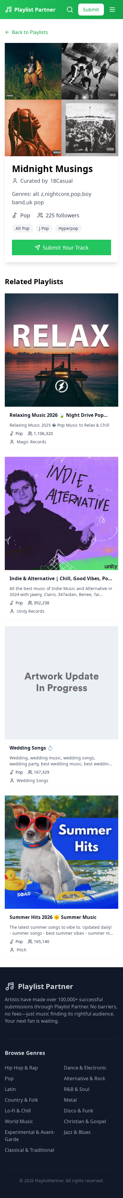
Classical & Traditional (29, 1150)
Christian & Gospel (85, 1121)
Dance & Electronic (85, 1067)
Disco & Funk (78, 1110)
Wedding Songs (32, 780)
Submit (91, 9)
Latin (10, 1089)
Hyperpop (68, 228)
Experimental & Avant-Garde (30, 1136)
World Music (19, 1121)
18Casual (61, 180)
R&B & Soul (76, 1089)
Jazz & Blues (77, 1132)
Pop (9, 1078)
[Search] (70, 10)
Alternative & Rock (84, 1078)
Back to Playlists (30, 32)
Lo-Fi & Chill (18, 1110)
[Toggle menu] (112, 10)
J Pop (44, 228)
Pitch (22, 950)
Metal (70, 1100)
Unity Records (30, 611)
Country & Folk (21, 1100)
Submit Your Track (66, 247)
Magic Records (31, 442)
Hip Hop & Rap (21, 1067)
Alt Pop (23, 228)
